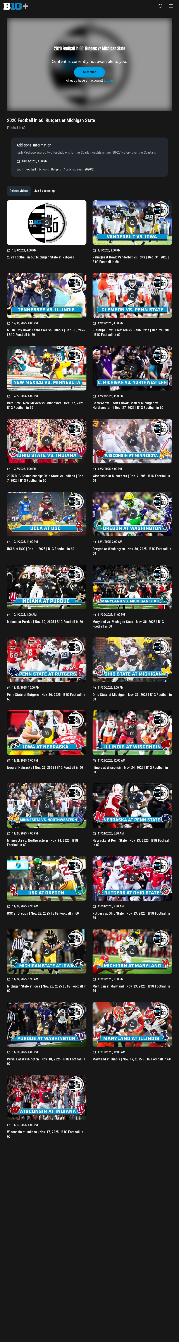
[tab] (19, 191)
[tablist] (32, 191)
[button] (160, 6)
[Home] (15, 6)
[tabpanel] (89, 671)
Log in (108, 80)
